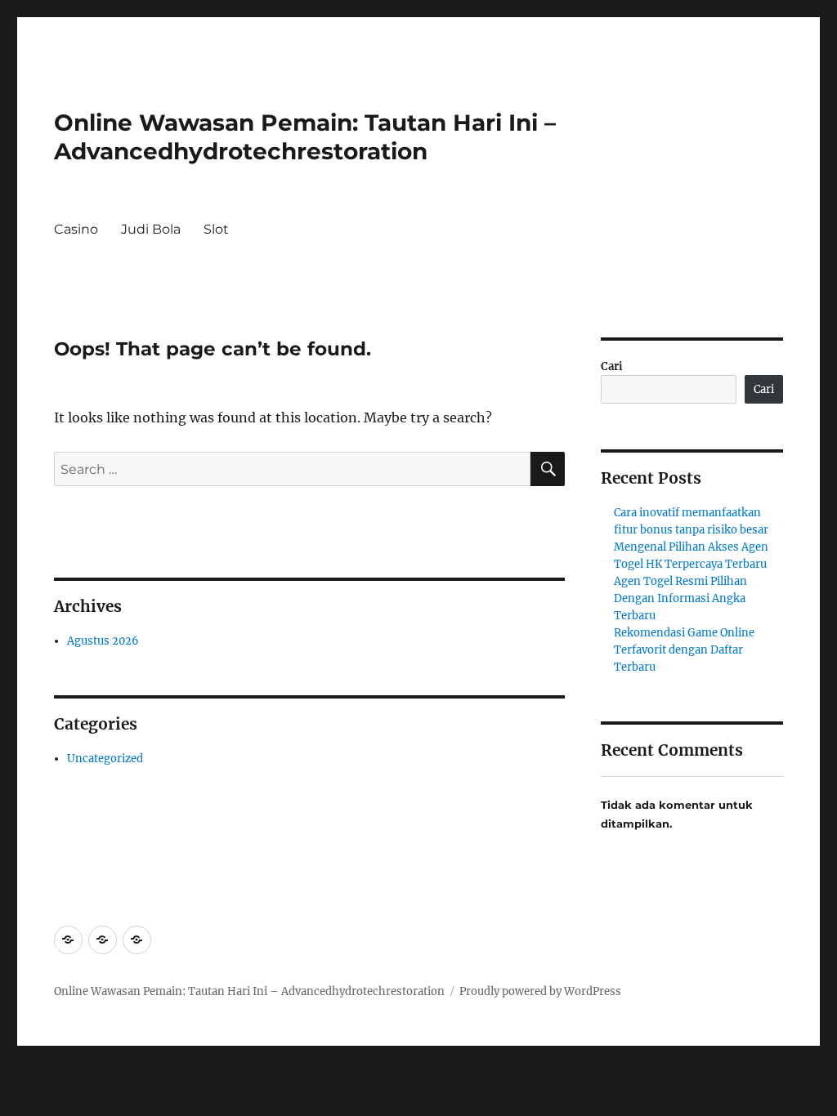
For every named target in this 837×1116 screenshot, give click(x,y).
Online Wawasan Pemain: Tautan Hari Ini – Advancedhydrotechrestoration (305, 137)
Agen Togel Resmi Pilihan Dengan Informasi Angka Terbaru (680, 598)
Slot (216, 229)
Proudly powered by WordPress (540, 991)
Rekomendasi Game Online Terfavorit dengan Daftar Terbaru (684, 650)
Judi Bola (151, 229)
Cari (612, 366)
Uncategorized (105, 759)
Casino (76, 229)
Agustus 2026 (103, 641)
